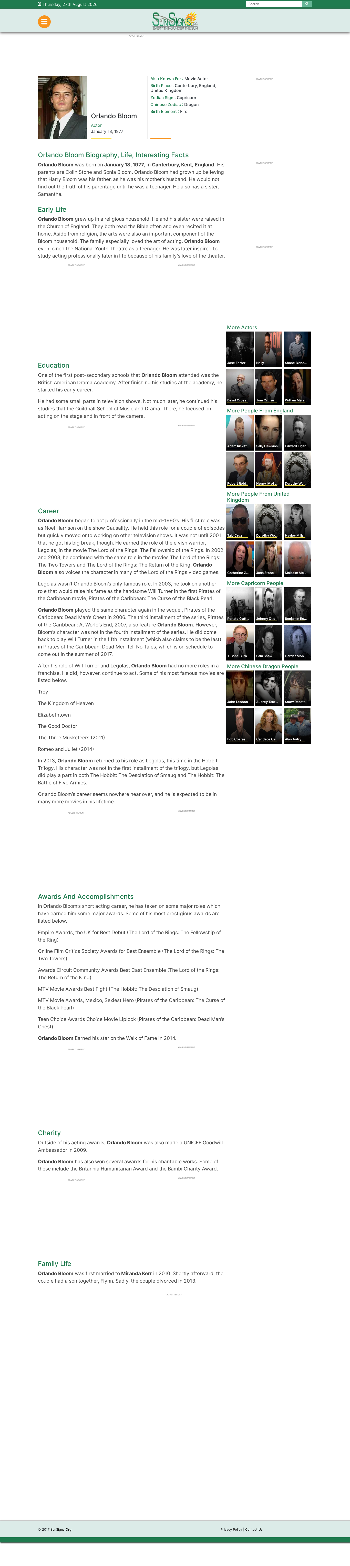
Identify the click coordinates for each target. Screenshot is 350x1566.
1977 (118, 131)
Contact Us (254, 1529)
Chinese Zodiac (165, 104)
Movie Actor (196, 78)
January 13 (101, 131)
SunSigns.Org (60, 1529)
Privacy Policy (231, 1529)
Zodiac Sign (161, 97)
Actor (96, 125)
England (207, 85)
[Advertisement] (175, 1443)
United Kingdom (166, 90)
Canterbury (186, 85)
